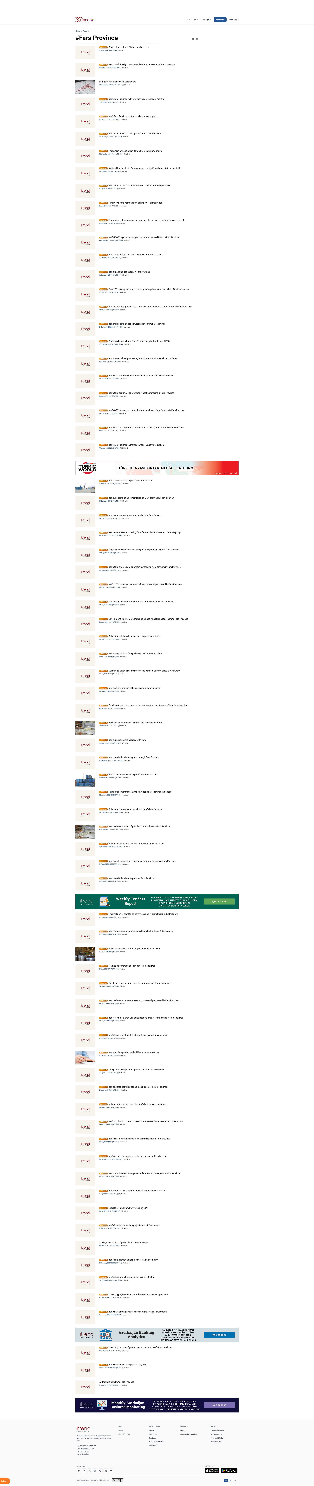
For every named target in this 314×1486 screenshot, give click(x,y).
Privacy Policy (216, 1434)
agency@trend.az (83, 1454)
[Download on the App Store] (212, 1470)
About (151, 1431)
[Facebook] (84, 1470)
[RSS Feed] (111, 1470)
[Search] (189, 19)
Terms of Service (217, 1431)
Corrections (153, 1445)
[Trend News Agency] (83, 1429)
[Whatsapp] (79, 1470)
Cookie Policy (216, 1441)
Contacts (152, 1438)
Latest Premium (124, 1434)
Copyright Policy (217, 1438)
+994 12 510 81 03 (83, 1451)
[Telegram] (100, 1470)
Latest (120, 1431)
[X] (89, 1470)
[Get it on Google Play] (229, 1470)
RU (235, 1480)
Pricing (182, 1431)
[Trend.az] (84, 19)
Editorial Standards (156, 1441)
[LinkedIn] (106, 1470)
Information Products (188, 1434)
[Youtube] (95, 1470)
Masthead (153, 1434)
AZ (231, 1480)
